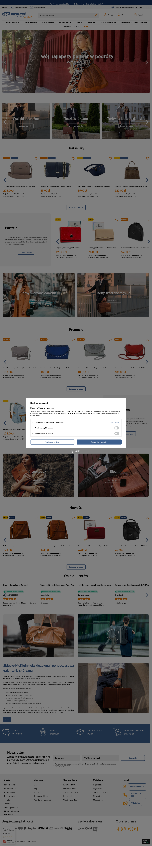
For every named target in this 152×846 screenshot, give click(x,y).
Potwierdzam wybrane (52, 442)
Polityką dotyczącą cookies (81, 411)
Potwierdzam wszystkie (99, 442)
